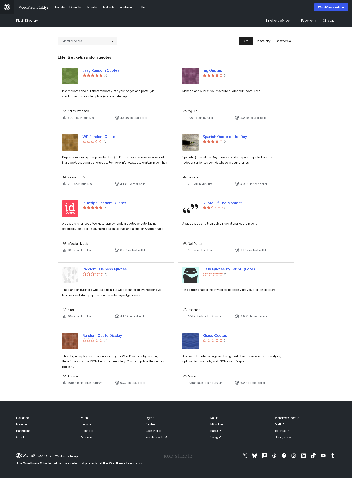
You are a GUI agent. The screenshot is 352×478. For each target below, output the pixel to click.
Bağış (215, 430)
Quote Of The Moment (222, 203)
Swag (215, 437)
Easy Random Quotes (101, 70)
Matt (280, 424)
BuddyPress (285, 437)
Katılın (214, 418)
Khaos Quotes (215, 335)
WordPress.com (287, 418)
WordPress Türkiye (67, 456)
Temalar (86, 424)
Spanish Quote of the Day (225, 136)
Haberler (22, 424)
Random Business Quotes (104, 269)
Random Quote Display (102, 335)
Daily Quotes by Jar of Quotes (229, 269)
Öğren (150, 418)
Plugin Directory (27, 20)
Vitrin (84, 418)
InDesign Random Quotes (104, 203)
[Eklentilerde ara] (113, 41)
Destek (150, 424)
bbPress (282, 430)
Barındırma (23, 430)
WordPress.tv (156, 437)
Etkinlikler (216, 424)
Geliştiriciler (153, 430)
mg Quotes (212, 70)
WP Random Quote (98, 136)
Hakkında (22, 418)
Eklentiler (87, 430)
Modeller (87, 437)
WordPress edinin (331, 7)
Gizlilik (20, 437)
